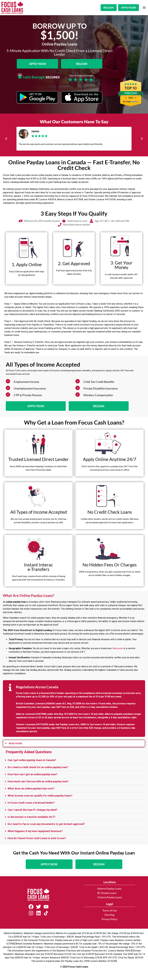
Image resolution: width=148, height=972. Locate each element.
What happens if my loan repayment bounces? (35, 831)
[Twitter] (38, 907)
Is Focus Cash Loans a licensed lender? (31, 802)
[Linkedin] (38, 913)
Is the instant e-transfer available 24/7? (31, 816)
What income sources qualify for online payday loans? (40, 795)
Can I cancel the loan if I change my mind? (32, 809)
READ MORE (15, 743)
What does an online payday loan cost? (31, 788)
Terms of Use (109, 910)
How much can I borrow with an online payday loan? (38, 781)
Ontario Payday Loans (109, 897)
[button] (144, 7)
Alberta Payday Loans (109, 888)
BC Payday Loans (106, 892)
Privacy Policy (110, 919)
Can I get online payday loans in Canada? (32, 760)
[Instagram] (31, 913)
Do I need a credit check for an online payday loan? (38, 767)
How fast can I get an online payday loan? (32, 774)
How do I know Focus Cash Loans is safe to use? (37, 838)
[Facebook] (31, 907)
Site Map (109, 914)
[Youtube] (46, 907)
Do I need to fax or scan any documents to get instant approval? (46, 824)
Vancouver (117, 648)
